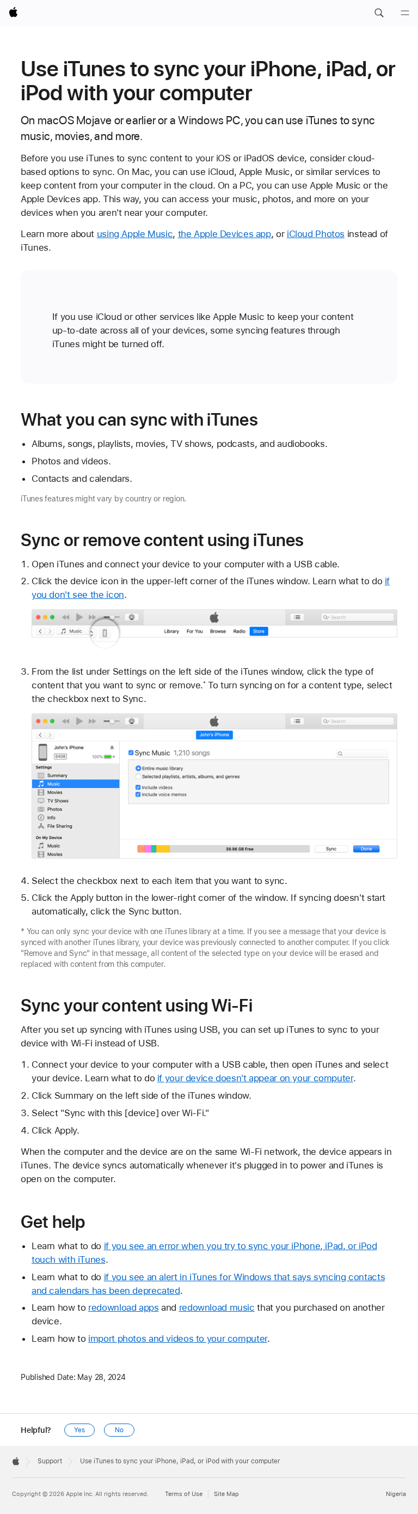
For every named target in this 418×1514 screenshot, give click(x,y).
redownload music (217, 1307)
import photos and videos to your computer (177, 1338)
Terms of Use (183, 1494)
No (119, 1430)
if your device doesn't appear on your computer (255, 1078)
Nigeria (396, 1494)
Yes (79, 1430)
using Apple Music (135, 233)
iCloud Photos (316, 233)
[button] (379, 13)
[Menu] (405, 13)
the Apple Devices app (224, 233)
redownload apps (123, 1307)
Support (50, 1461)
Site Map (226, 1494)
